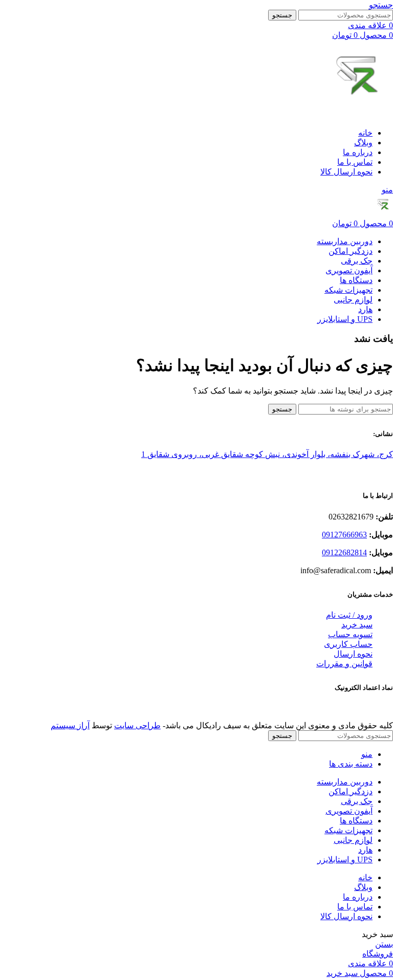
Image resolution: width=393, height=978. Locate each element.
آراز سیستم (70, 725)
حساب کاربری (348, 644)
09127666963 (344, 534)
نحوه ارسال (353, 653)
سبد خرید (357, 624)
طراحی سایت (137, 725)
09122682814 (344, 552)
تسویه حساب (350, 634)
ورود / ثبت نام (349, 615)
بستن (384, 944)
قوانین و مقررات (344, 663)
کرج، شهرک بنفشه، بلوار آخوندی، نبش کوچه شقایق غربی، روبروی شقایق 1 (267, 454)
